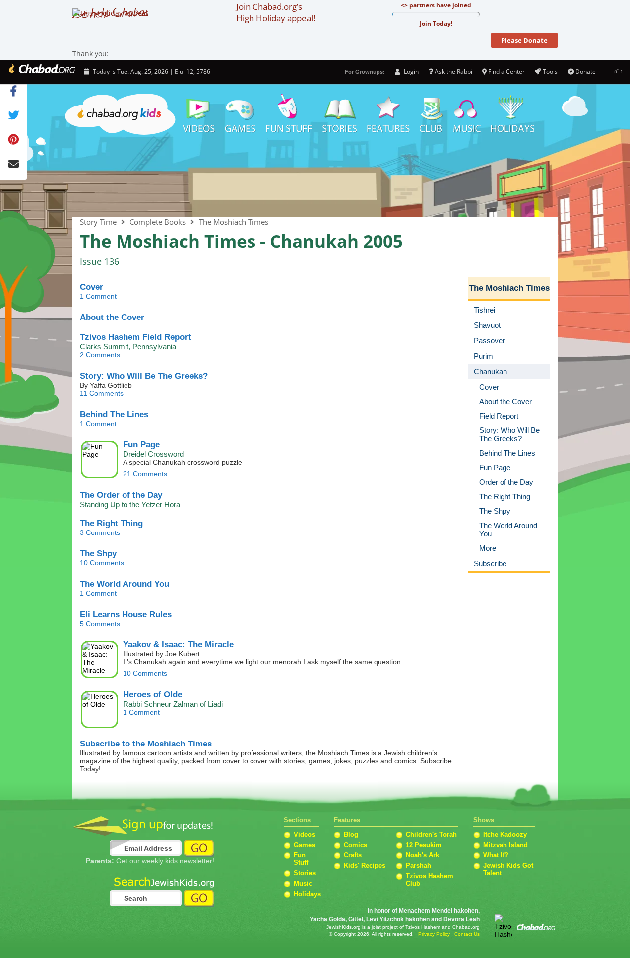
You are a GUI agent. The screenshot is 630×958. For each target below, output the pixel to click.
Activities (289, 114)
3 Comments (100, 532)
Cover (91, 287)
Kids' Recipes (364, 865)
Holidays (512, 114)
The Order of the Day (121, 495)
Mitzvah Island (505, 845)
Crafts (353, 855)
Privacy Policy (434, 934)
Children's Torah (431, 834)
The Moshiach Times (315, 177)
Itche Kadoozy (505, 834)
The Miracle (178, 644)
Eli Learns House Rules (126, 614)
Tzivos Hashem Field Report (135, 337)
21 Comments (145, 474)
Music (467, 114)
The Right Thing (111, 523)
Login (410, 71)
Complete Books (157, 222)
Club (431, 114)
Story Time (339, 114)
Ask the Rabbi (453, 71)
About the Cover (112, 317)
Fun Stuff (301, 859)
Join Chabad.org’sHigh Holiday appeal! (275, 12)
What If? (495, 855)
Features (388, 114)
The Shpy (98, 553)
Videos (198, 114)
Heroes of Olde (152, 694)
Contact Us (467, 934)
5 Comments (100, 624)
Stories (305, 873)
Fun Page (141, 444)
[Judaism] (41, 72)
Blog (351, 834)
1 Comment (98, 296)
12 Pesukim (424, 845)
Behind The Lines (114, 414)
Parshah (418, 865)
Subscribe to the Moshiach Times (146, 743)
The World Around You (124, 584)
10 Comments (102, 563)
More (487, 548)
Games (240, 114)
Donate (585, 71)
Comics (355, 845)
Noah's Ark (422, 855)
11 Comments (102, 393)
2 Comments (100, 355)
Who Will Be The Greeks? (144, 376)
